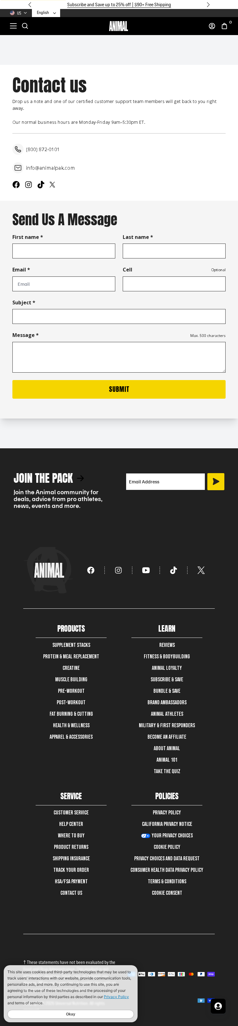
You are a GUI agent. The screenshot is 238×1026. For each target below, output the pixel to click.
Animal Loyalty (167, 668)
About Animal (167, 748)
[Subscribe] (215, 481)
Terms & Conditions (167, 881)
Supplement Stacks (71, 645)
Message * (25, 335)
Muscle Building (71, 679)
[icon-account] (212, 26)
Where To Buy (71, 835)
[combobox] (46, 13)
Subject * (23, 302)
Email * (21, 269)
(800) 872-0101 (43, 149)
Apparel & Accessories (71, 737)
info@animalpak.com (50, 167)
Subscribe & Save (167, 679)
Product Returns (71, 847)
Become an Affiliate (167, 737)
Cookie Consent (167, 893)
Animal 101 (166, 760)
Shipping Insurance (71, 858)
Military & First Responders (167, 725)
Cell (127, 269)
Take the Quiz (167, 771)
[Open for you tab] (218, 1006)
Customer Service (71, 812)
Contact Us (71, 893)
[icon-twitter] (201, 570)
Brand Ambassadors (167, 702)
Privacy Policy (167, 812)
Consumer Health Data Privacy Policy (166, 870)
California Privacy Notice (167, 824)
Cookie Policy (167, 847)
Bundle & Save (166, 691)
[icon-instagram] (118, 570)
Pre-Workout (71, 691)
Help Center (71, 824)
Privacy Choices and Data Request (167, 858)
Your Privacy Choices (172, 835)
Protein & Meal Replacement (71, 656)
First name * (27, 237)
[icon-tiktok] (173, 570)
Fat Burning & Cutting (71, 714)
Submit (119, 389)
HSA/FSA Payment (71, 881)
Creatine (71, 668)
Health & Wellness (71, 725)
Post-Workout (71, 702)
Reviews (167, 645)
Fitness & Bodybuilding (167, 656)
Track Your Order (71, 870)
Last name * (138, 237)
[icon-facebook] (91, 570)
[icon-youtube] (146, 570)
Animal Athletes (167, 714)
